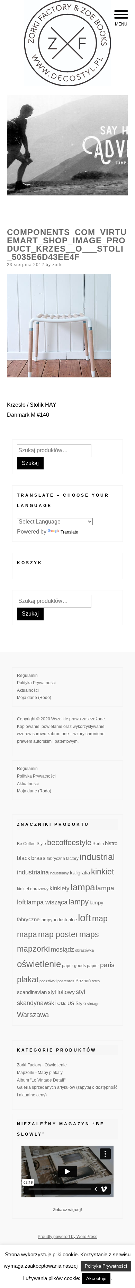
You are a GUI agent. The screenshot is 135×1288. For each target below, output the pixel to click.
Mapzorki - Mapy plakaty (40, 1072)
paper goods (74, 965)
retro (96, 981)
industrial (97, 857)
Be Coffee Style (31, 843)
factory (72, 858)
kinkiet (102, 871)
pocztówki (47, 981)
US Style (77, 1003)
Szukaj (30, 463)
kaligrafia (80, 872)
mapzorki (33, 948)
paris (107, 964)
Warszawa (33, 1014)
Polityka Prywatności (36, 682)
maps (89, 934)
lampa (83, 887)
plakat (27, 979)
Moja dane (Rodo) (34, 697)
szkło (61, 1003)
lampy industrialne (58, 919)
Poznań (83, 980)
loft (84, 917)
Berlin (98, 843)
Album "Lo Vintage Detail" (41, 1080)
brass (38, 858)
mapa (27, 934)
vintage (93, 1004)
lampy (79, 901)
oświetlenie (39, 964)
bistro (111, 843)
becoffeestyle (69, 842)
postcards (65, 981)
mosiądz (62, 949)
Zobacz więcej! (67, 1209)
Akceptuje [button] (96, 1278)
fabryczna (56, 858)
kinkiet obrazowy (32, 888)
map (100, 918)
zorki (57, 264)
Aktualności (28, 690)
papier (93, 965)
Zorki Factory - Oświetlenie (42, 1065)
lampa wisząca (47, 902)
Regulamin (27, 675)
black (23, 858)
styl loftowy (61, 992)
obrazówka (84, 950)
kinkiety (60, 888)
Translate (69, 532)
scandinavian (32, 992)
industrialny (59, 873)
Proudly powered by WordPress (67, 1236)
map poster (58, 934)
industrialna (33, 872)
